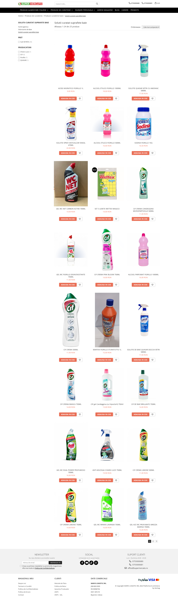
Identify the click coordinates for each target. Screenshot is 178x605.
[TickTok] (91, 563)
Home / (21, 16)
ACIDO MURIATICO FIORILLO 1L (70, 88)
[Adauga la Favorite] (80, 98)
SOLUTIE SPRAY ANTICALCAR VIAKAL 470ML (70, 144)
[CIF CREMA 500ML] (71, 320)
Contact (21, 595)
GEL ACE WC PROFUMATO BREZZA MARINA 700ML (143, 525)
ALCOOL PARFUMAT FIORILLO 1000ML (143, 274)
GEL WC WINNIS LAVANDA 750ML (107, 524)
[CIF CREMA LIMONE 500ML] (143, 445)
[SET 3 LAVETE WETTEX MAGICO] (107, 184)
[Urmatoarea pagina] (156, 541)
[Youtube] (87, 563)
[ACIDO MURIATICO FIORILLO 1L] (71, 61)
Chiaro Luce (24, 52)
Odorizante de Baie (25, 29)
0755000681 (137, 564)
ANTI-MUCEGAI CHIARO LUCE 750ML (107, 470)
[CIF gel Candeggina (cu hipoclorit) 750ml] (107, 385)
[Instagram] (96, 563)
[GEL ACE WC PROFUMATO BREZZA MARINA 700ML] (143, 505)
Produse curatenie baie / (54, 16)
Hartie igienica (23, 27)
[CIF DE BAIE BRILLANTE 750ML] (143, 385)
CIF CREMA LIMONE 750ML (71, 524)
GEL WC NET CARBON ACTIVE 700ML (70, 209)
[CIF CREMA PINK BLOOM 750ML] (107, 249)
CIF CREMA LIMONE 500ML (143, 470)
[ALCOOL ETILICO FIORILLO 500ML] (107, 123)
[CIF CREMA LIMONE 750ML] (71, 505)
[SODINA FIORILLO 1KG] (143, 123)
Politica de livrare (24, 592)
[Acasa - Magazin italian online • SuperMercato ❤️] (30, 3)
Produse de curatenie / (34, 16)
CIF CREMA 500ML (71, 349)
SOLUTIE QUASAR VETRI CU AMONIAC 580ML (143, 89)
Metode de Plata (60, 583)
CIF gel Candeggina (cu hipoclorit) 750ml (107, 404)
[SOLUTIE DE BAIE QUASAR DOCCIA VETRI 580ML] (143, 320)
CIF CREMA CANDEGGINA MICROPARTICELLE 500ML (143, 210)
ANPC (56, 592)
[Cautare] (97, 4)
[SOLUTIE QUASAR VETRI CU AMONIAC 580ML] (143, 60)
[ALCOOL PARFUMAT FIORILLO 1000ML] (143, 250)
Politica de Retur (60, 586)
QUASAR (23, 60)
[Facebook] (82, 563)
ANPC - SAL (58, 595)
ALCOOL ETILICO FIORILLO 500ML (107, 143)
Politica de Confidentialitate (45, 568)
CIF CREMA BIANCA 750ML (70, 404)
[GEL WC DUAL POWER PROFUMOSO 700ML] (71, 445)
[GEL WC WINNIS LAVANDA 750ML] (107, 505)
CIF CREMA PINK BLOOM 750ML (107, 274)
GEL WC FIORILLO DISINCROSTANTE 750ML (70, 275)
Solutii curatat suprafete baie (28, 32)
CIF (21, 54)
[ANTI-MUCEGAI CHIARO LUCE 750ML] (107, 445)
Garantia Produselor (61, 589)
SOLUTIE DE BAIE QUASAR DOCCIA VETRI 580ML (143, 350)
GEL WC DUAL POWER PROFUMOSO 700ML (71, 471)
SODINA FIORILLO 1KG (143, 143)
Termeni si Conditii (24, 586)
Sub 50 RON (24, 42)
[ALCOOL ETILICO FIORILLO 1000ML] (107, 61)
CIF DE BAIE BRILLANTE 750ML (143, 404)
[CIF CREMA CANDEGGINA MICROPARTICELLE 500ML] (143, 184)
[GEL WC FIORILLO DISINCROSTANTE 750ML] (71, 250)
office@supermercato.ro (137, 568)
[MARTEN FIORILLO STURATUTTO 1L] (107, 320)
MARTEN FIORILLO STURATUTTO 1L (107, 349)
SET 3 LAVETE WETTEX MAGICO (107, 209)
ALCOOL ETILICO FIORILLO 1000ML (107, 88)
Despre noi (22, 583)
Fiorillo (22, 57)
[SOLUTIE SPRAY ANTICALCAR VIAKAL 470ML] (71, 123)
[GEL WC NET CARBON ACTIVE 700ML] (71, 183)
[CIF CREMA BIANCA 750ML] (71, 385)
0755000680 (137, 561)
